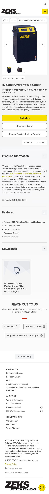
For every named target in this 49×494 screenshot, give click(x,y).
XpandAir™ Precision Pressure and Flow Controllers (22, 389)
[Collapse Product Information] (44, 156)
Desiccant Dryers (13, 377)
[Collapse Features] (44, 212)
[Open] (45, 11)
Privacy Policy (11, 464)
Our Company (12, 421)
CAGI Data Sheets (13, 404)
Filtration (9, 380)
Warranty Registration (15, 400)
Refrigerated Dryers (14, 373)
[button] (24, 156)
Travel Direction (12, 428)
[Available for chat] (41, 487)
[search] (45, 4)
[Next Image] (42, 44)
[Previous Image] (6, 44)
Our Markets (11, 424)
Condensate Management (17, 384)
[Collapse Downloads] (44, 248)
